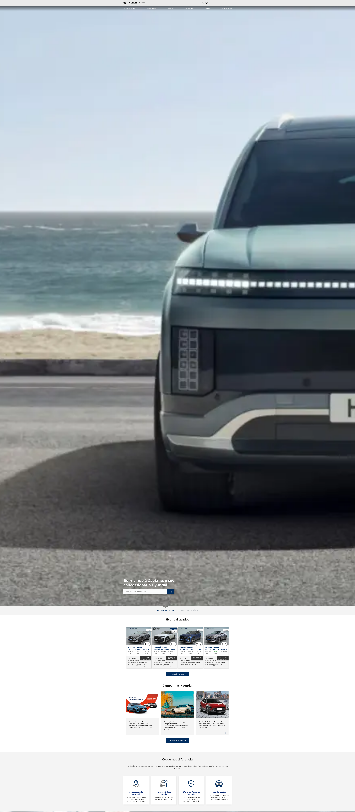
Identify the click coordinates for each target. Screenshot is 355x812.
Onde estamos (227, 8)
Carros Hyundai (151, 8)
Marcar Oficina (189, 610)
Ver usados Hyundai (177, 674)
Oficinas (170, 8)
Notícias (207, 8)
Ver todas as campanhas (177, 740)
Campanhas (189, 8)
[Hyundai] (130, 3)
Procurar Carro (165, 610)
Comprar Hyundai (129, 8)
